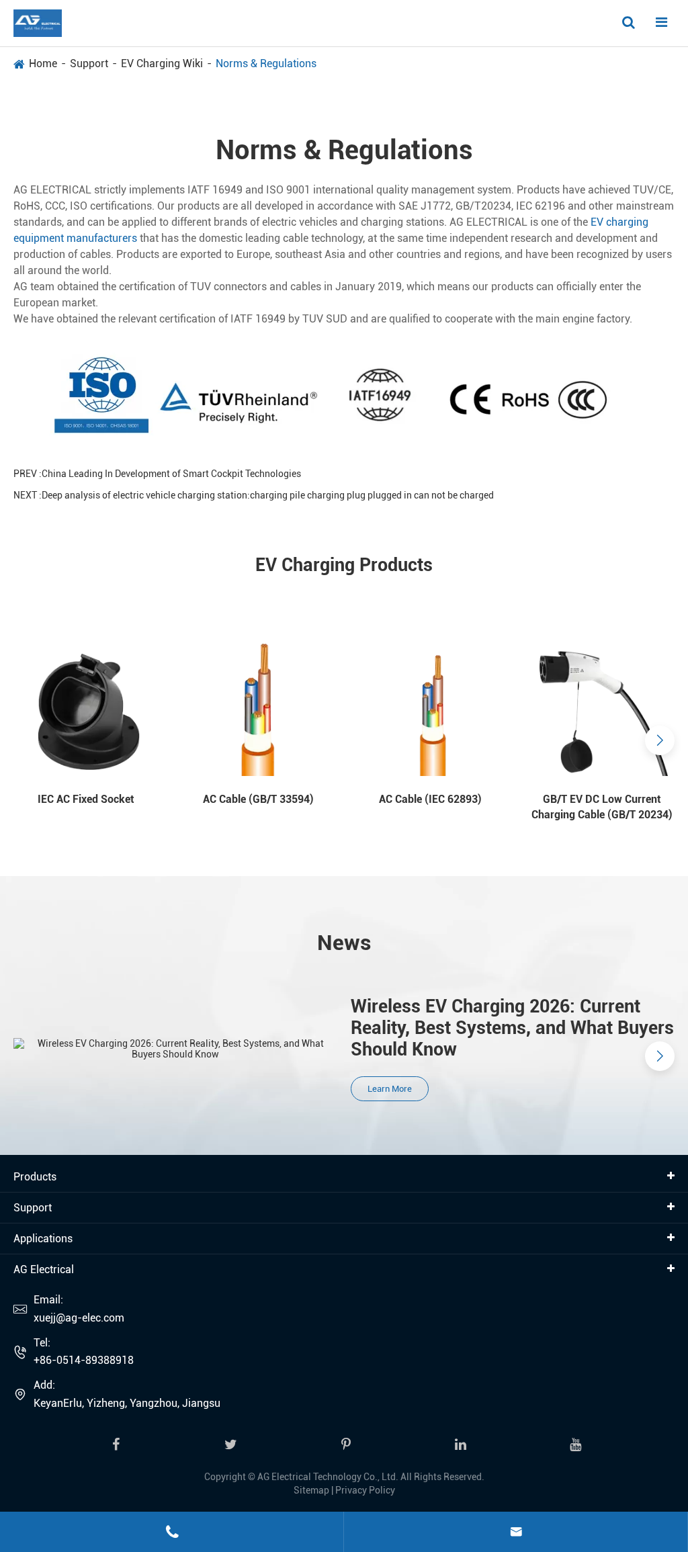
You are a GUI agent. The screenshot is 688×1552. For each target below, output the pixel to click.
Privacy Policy (365, 1490)
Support (89, 63)
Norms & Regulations (266, 63)
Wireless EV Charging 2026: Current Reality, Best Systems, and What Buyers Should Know (512, 1028)
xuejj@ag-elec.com (79, 1317)
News (344, 942)
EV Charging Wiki (162, 63)
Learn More (390, 1089)
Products (34, 1176)
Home (43, 63)
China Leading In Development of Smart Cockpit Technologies (171, 473)
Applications (43, 1238)
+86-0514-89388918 (84, 1360)
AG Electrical (43, 1269)
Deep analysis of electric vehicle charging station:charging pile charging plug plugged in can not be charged (268, 495)
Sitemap (311, 1490)
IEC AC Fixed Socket (86, 799)
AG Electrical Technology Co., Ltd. (327, 1476)
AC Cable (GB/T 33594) (258, 799)
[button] (28, 740)
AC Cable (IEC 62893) (430, 799)
